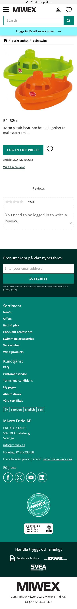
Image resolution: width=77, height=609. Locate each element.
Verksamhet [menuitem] (11, 345)
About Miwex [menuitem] (12, 394)
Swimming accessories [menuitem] (18, 339)
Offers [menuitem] (7, 318)
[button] (6, 9)
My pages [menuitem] (9, 387)
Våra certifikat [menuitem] (13, 400)
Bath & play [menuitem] (11, 325)
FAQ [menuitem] (6, 367)
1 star (7, 202)
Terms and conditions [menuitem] (18, 380)
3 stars (14, 202)
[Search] (68, 20)
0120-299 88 (25, 452)
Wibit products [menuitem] (13, 352)
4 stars (18, 202)
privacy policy (10, 289)
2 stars (10, 202)
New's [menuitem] (7, 312)
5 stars (21, 202)
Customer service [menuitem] (15, 374)
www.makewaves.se (57, 459)
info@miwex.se (14, 445)
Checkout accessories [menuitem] (17, 332)
